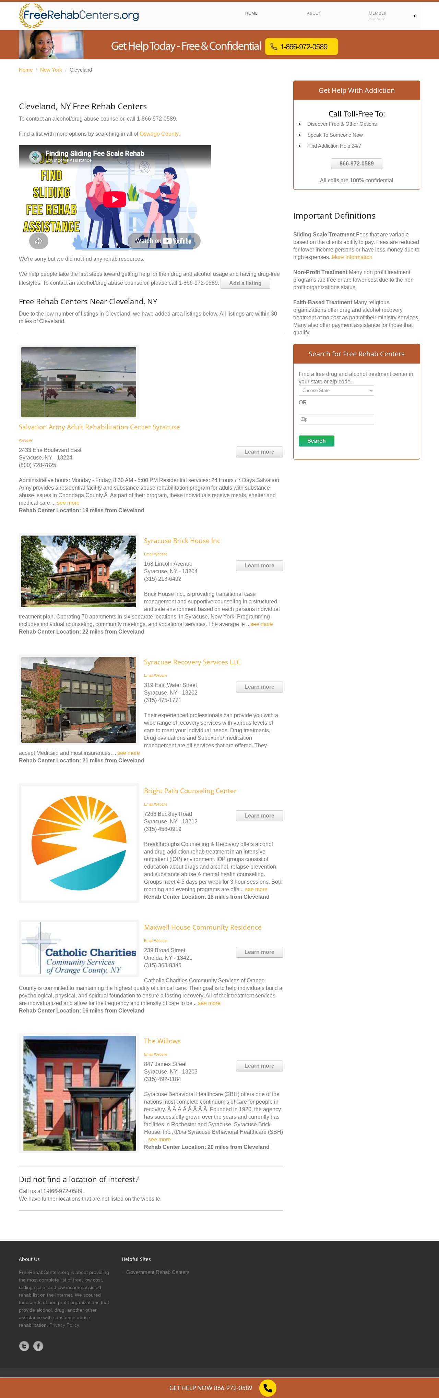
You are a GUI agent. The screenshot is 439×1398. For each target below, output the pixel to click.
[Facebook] (38, 1345)
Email (148, 554)
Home (26, 70)
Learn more (259, 452)
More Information (352, 257)
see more (68, 503)
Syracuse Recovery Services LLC (192, 662)
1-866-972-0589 (156, 119)
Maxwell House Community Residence (203, 927)
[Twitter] (24, 1345)
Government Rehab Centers (158, 1272)
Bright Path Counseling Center (190, 791)
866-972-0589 (357, 164)
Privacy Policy (64, 1325)
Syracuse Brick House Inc (182, 540)
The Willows (162, 1041)
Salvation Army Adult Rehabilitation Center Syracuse (99, 427)
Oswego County (159, 134)
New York (51, 70)
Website (25, 440)
